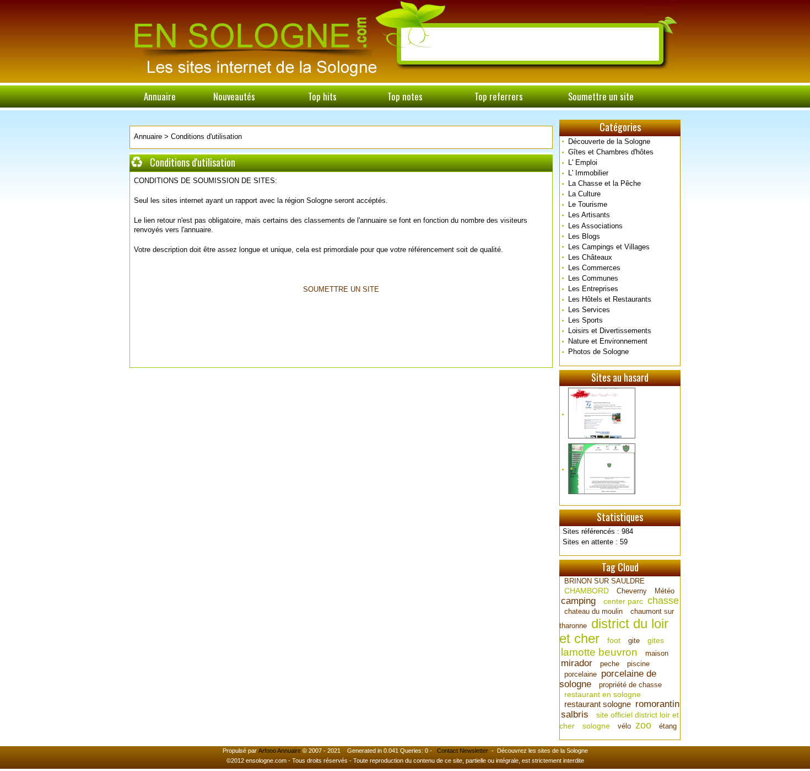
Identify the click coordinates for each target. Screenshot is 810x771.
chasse (663, 600)
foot (613, 640)
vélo (624, 726)
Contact (447, 750)
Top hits (322, 96)
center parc (623, 601)
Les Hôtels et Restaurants (609, 299)
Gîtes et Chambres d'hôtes (611, 152)
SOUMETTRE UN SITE (341, 289)
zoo (643, 725)
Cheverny (632, 591)
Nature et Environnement (607, 341)
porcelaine (580, 674)
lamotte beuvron (599, 652)
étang (668, 726)
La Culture (584, 194)
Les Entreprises (593, 289)
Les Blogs (584, 236)
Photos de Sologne (598, 351)
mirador (576, 663)
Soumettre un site (601, 96)
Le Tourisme (587, 204)
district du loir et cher (613, 631)
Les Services (589, 310)
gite (634, 640)
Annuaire (160, 96)
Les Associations (595, 226)
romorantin (657, 704)
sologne (596, 725)
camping (578, 601)
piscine (638, 664)
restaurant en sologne (602, 694)
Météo (664, 591)
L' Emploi (582, 162)
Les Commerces (594, 268)
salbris (574, 714)
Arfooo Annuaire (279, 750)
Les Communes (593, 278)
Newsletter (474, 750)
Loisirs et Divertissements (609, 330)
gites (655, 640)
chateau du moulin (593, 611)
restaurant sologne (597, 704)
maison (656, 653)
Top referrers (498, 96)
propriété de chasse (630, 685)
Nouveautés (234, 96)
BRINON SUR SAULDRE (604, 581)
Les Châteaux (590, 257)
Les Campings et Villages (609, 247)
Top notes (405, 96)
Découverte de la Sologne (609, 141)
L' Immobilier (588, 173)
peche (609, 664)
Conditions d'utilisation (206, 136)
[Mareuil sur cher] (620, 469)
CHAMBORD (586, 590)
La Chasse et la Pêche (604, 183)
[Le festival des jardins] (620, 413)
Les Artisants (589, 215)
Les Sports (585, 320)
